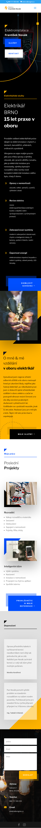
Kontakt (14, 53)
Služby (13, 43)
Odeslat (28, 775)
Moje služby (25, 434)
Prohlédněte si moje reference (25, 603)
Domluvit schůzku (27, 284)
